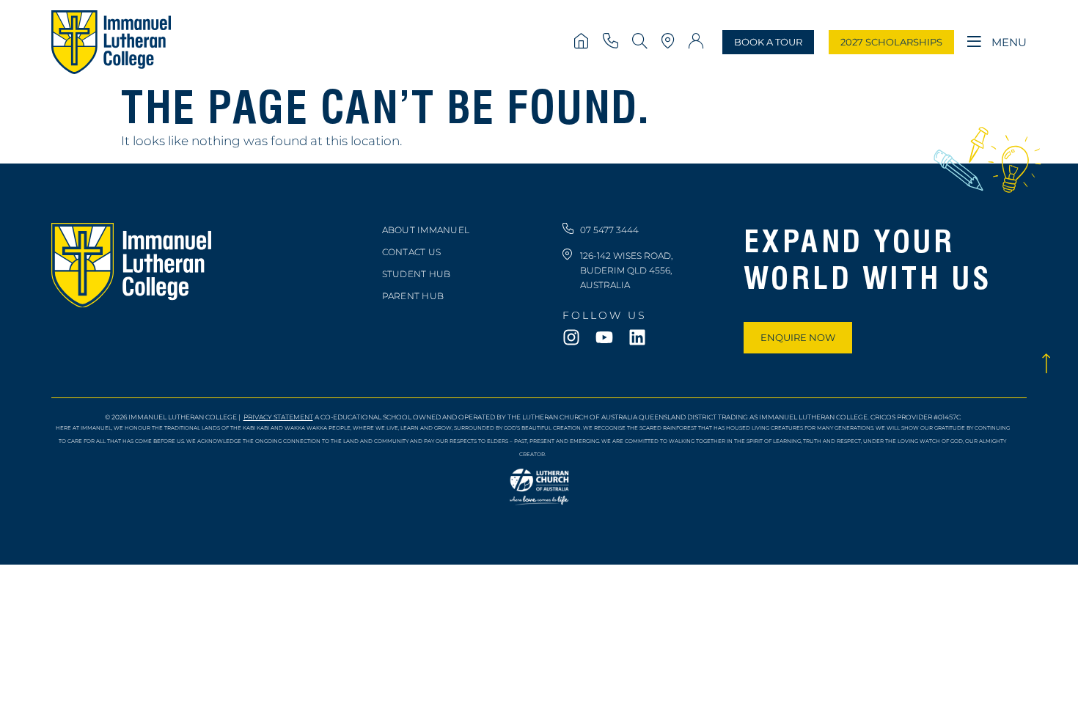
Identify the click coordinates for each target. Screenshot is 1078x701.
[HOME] (582, 42)
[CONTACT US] (612, 42)
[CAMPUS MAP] (670, 42)
